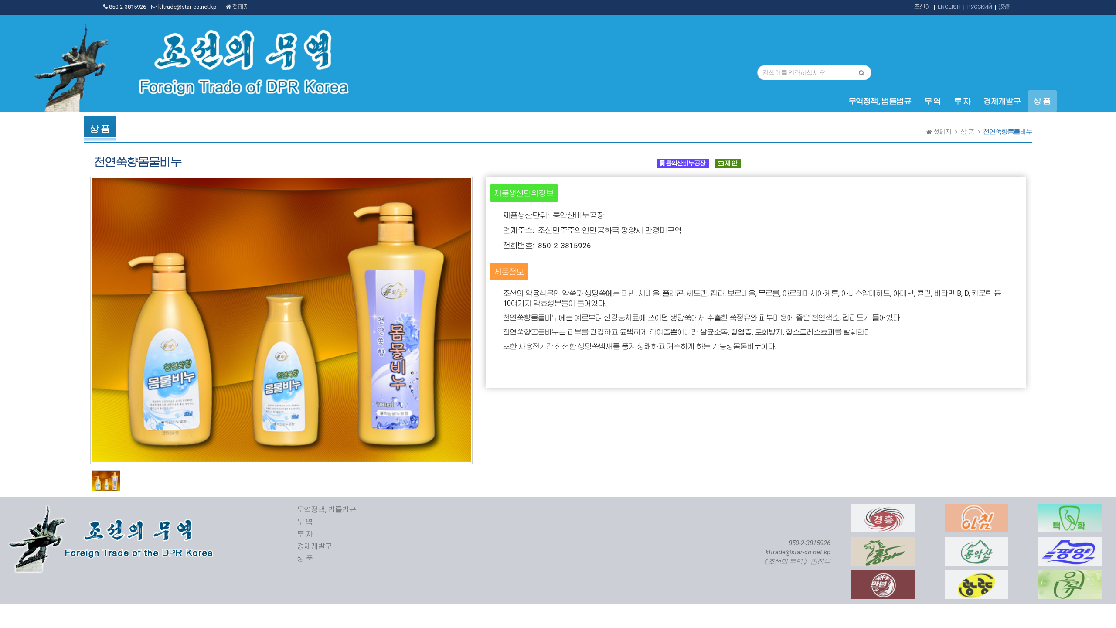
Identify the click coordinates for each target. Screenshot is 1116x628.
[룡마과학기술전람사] (883, 541)
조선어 (922, 6)
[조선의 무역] (113, 508)
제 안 (731, 163)
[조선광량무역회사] (977, 575)
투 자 (962, 101)
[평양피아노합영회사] (1070, 541)
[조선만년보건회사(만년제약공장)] (883, 575)
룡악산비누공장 (685, 163)
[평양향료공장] (1070, 575)
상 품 (1042, 101)
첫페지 (240, 6)
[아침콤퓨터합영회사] (977, 508)
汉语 (1004, 6)
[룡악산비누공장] (977, 541)
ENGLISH (949, 6)
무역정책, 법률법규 (880, 101)
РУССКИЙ (979, 6)
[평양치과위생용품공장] (1070, 508)
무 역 (933, 101)
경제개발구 (1002, 101)
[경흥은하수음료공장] (883, 508)
